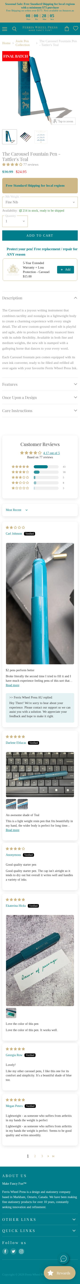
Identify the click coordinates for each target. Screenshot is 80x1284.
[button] (12, 164)
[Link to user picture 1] (40, 604)
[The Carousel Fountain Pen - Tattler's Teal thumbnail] (9, 137)
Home (6, 43)
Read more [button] (12, 685)
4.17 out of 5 (51, 453)
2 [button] (35, 1156)
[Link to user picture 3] (22, 804)
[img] (15, 527)
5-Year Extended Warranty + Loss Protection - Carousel (36, 267)
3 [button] (42, 1156)
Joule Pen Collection (23, 43)
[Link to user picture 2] (11, 804)
